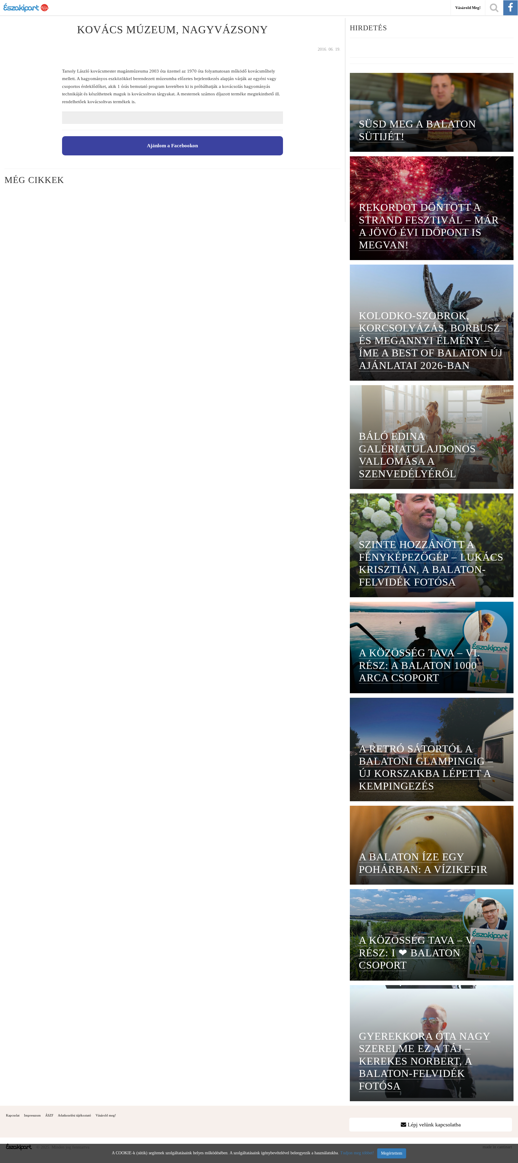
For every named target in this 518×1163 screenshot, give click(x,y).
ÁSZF (49, 1115)
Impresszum (32, 1115)
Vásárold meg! (468, 7)
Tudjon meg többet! (357, 1153)
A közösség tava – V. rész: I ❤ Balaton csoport (417, 952)
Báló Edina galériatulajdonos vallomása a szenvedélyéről (417, 454)
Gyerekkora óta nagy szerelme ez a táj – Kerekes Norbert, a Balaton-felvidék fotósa (424, 1061)
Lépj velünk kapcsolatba (433, 1125)
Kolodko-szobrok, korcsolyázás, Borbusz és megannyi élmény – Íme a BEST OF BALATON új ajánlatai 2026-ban (431, 340)
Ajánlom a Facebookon (172, 145)
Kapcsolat (12, 1115)
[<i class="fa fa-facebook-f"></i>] (510, 7)
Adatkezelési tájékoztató (74, 1115)
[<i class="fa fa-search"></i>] (494, 7)
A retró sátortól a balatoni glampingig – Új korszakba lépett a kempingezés (426, 767)
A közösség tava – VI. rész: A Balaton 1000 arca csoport (419, 665)
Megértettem (391, 1153)
